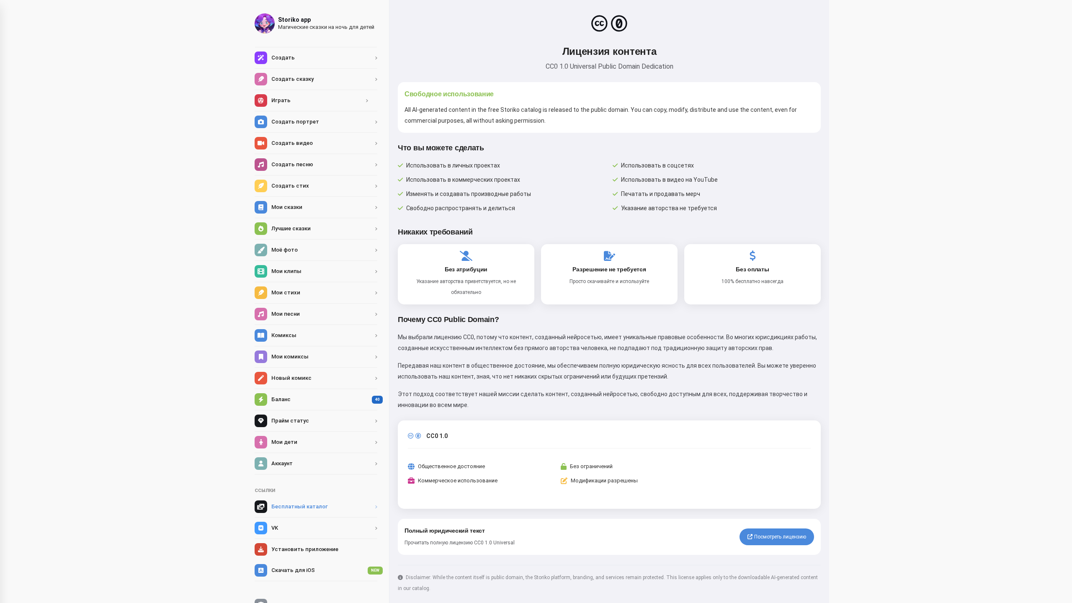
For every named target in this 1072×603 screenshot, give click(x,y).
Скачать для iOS (324, 570)
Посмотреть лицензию (780, 537)
